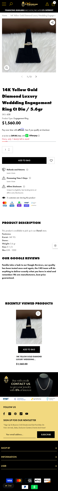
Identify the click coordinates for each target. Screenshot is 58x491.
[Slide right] (36, 77)
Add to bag (24, 160)
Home (4, 15)
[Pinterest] (16, 413)
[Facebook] (5, 413)
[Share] (52, 22)
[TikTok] (22, 413)
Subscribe (46, 434)
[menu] (4, 4)
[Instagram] (10, 413)
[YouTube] (27, 413)
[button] (47, 4)
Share (52, 22)
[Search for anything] (11, 4)
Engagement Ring (21, 118)
